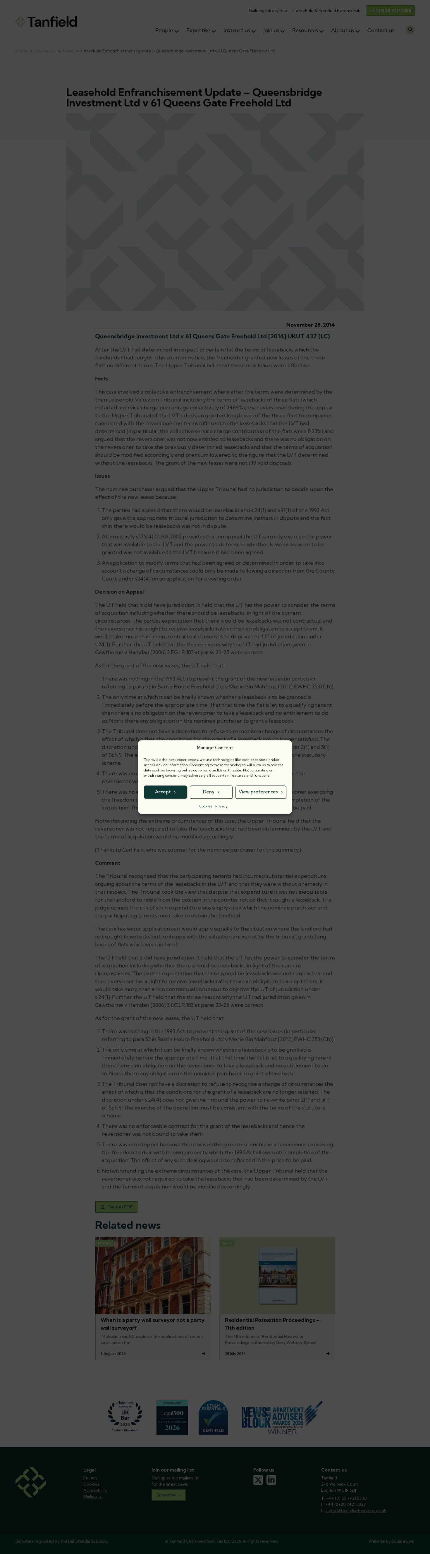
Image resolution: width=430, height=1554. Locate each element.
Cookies (205, 806)
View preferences (258, 792)
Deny (208, 792)
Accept (163, 792)
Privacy (221, 806)
